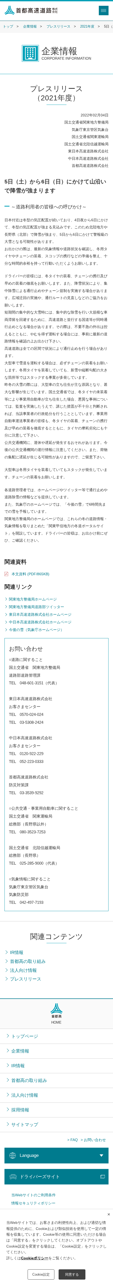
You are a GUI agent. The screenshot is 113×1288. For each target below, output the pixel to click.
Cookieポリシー (34, 1258)
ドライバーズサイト (40, 1176)
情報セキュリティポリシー (33, 1203)
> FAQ (72, 1140)
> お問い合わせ (93, 1140)
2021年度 (87, 26)
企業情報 (30, 26)
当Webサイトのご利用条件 (33, 1195)
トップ (8, 26)
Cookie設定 (41, 1274)
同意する (72, 1274)
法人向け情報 (24, 1095)
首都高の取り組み (29, 1080)
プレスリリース (58, 26)
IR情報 (18, 1065)
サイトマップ (24, 1124)
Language (29, 1155)
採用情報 (20, 1109)
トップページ (24, 1036)
